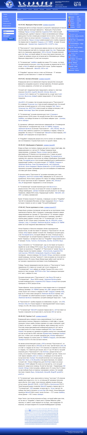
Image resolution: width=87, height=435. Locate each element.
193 (50, 421)
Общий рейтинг (7, 25)
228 (36, 424)
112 (27, 416)
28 (33, 410)
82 (48, 413)
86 (54, 413)
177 (25, 421)
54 (39, 411)
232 (42, 424)
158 (30, 419)
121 (40, 416)
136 (30, 418)
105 (50, 415)
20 (54, 408)
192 (48, 421)
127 (50, 416)
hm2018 (78, 26)
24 (27, 410)
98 (39, 415)
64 (54, 411)
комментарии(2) (41, 316)
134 (27, 418)
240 (54, 424)
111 (25, 416)
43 (56, 410)
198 (57, 421)
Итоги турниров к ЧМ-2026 (61, 6)
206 (36, 422)
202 (30, 422)
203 (31, 422)
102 (45, 415)
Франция (72, 22)
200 (27, 422)
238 (51, 424)
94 (33, 415)
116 (33, 416)
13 (43, 408)
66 (57, 411)
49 (31, 411)
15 (46, 408)
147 (46, 418)
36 (45, 410)
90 (27, 415)
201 (28, 422)
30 (36, 410)
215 (50, 422)
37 (46, 410)
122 (42, 416)
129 (53, 416)
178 (27, 421)
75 (37, 413)
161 (34, 419)
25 (28, 410)
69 (28, 413)
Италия (72, 18)
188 (42, 421)
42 (54, 410)
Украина (72, 16)
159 (31, 419)
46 (27, 411)
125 (46, 416)
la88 (78, 16)
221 (25, 424)
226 (33, 424)
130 (54, 416)
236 (48, 424)
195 (53, 421)
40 (51, 410)
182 (33, 421)
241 (56, 424)
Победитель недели (59, 4)
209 (40, 422)
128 (51, 416)
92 (30, 415)
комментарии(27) (50, 207)
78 (42, 413)
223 (28, 424)
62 (51, 411)
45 (25, 411)
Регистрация (6, 36)
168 (45, 419)
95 (34, 415)
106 (51, 415)
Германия (73, 27)
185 (37, 421)
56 (42, 411)
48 (30, 411)
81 (46, 413)
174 (54, 419)
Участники (5, 19)
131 (56, 416)
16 (48, 408)
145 (43, 418)
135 (28, 418)
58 (45, 411)
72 (33, 413)
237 (50, 424)
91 (28, 415)
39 (49, 410)
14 (45, 408)
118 (36, 416)
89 (25, 415)
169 (46, 419)
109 (56, 415)
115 (31, 416)
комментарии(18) (49, 25)
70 (30, 413)
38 (48, 410)
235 (46, 424)
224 (30, 424)
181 (31, 421)
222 (27, 424)
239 (53, 424)
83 (49, 413)
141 (37, 418)
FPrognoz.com (72, 432)
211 (43, 422)
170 (48, 419)
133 (25, 418)
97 (37, 415)
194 (51, 421)
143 (40, 418)
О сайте (5, 16)
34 (42, 410)
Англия (72, 20)
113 (28, 416)
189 (43, 421)
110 (57, 415)
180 (30, 421)
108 (54, 415)
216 (51, 422)
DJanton (78, 18)
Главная (5, 14)
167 (43, 419)
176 (57, 419)
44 (57, 410)
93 (31, 415)
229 (37, 424)
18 (51, 408)
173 (53, 419)
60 (48, 411)
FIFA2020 (79, 20)
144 (42, 418)
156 (27, 419)
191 (46, 421)
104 (48, 415)
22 (57, 408)
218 (54, 422)
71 (31, 413)
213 (46, 422)
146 (45, 418)
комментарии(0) (44, 79)
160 (33, 419)
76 (39, 413)
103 (46, 415)
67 (25, 413)
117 (34, 416)
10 (39, 408)
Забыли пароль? (6, 35)
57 (43, 411)
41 (52, 410)
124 (45, 416)
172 (51, 419)
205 (34, 422)
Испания (72, 24)
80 (45, 413)
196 (54, 421)
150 (51, 418)
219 (56, 422)
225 (31, 424)
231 (40, 424)
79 (43, 413)
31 (37, 410)
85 (53, 413)
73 (34, 413)
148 (48, 418)
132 (57, 416)
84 (51, 413)
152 (54, 418)
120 (39, 416)
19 (52, 408)
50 (33, 411)
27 (31, 410)
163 (37, 419)
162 (36, 419)
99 (40, 415)
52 (36, 411)
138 (33, 418)
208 (39, 422)
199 (25, 422)
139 (34, 418)
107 (53, 415)
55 (40, 411)
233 (43, 424)
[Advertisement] (9, 67)
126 (48, 416)
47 (28, 411)
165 (40, 419)
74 (36, 413)
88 (57, 413)
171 (50, 419)
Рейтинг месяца (7, 23)
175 (56, 419)
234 (45, 424)
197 (56, 421)
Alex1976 (79, 24)
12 (42, 408)
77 (40, 413)
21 (55, 408)
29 (34, 410)
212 (45, 422)
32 (39, 410)
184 (36, 421)
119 (37, 416)
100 (42, 415)
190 (45, 421)
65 (56, 411)
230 (39, 424)
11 (40, 408)
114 (30, 416)
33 (40, 410)
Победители (6, 21)
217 (53, 422)
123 (43, 416)
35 (43, 410)
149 (50, 418)
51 (34, 411)
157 (28, 419)
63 (53, 411)
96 (36, 415)
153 (56, 418)
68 (27, 413)
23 (25, 410)
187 (40, 421)
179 (28, 421)
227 (34, 424)
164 (39, 419)
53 (37, 411)
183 (34, 421)
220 (57, 422)
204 (33, 422)
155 (25, 419)
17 (49, 408)
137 (31, 418)
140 (36, 418)
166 (42, 419)
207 (37, 422)
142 (39, 418)
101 (43, 415)
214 (48, 422)
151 (53, 418)
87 (56, 413)
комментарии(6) (49, 145)
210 (42, 422)
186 (39, 421)
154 (57, 418)
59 (46, 411)
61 (49, 411)
